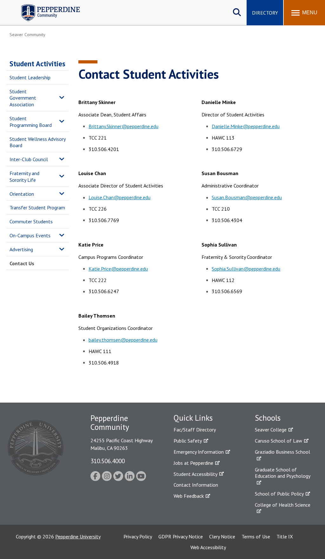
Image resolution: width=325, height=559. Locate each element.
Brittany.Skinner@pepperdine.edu (123, 126)
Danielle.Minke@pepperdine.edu (246, 126)
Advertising (21, 249)
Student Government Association (23, 98)
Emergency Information (199, 452)
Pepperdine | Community (45, 6)
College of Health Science (282, 505)
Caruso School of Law (278, 440)
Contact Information (196, 485)
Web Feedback (189, 496)
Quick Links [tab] (193, 418)
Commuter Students (31, 221)
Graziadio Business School (282, 452)
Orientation (22, 194)
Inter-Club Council (29, 159)
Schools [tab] (268, 418)
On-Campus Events (30, 235)
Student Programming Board (31, 121)
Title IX (284, 536)
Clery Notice (222, 536)
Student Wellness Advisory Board (37, 142)
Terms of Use (256, 536)
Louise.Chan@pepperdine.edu (119, 197)
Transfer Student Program (37, 207)
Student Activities (37, 63)
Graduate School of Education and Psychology (282, 472)
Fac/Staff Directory (195, 429)
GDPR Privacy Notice (180, 536)
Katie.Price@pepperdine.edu (118, 269)
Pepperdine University (78, 536)
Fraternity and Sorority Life (24, 176)
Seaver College (271, 429)
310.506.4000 (107, 461)
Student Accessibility (195, 474)
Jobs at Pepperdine (193, 463)
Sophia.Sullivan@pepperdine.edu (246, 269)
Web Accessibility (208, 547)
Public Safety (188, 440)
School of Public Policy (279, 493)
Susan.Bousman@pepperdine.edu (247, 197)
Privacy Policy (137, 536)
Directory (265, 13)
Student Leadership (30, 77)
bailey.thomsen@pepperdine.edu (123, 340)
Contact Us (22, 263)
